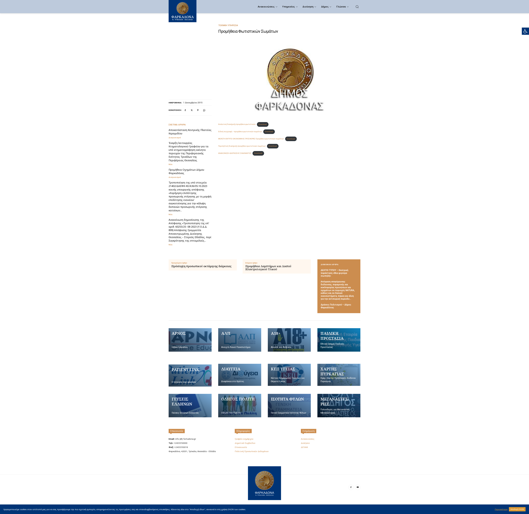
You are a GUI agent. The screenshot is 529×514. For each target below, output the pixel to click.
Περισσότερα (501, 509)
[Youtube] (357, 487)
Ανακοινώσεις (307, 438)
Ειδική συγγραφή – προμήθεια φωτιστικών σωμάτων (240, 132)
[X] (191, 110)
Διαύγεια (305, 443)
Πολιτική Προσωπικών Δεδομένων (252, 451)
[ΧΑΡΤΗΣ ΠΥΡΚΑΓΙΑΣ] (338, 375)
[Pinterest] (198, 110)
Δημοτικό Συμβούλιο (245, 443)
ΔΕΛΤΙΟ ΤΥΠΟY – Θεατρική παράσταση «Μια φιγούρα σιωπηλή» (334, 273)
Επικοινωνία (176, 430)
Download (263, 124)
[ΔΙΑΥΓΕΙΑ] (239, 375)
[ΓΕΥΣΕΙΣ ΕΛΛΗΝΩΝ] (190, 405)
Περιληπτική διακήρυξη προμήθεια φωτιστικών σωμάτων (242, 146)
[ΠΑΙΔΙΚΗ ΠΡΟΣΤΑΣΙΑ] (338, 340)
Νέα (170, 164)
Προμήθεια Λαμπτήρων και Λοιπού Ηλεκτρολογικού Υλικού (268, 268)
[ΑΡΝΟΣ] (190, 340)
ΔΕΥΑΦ (304, 447)
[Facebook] (185, 110)
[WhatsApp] (204, 110)
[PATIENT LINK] (190, 375)
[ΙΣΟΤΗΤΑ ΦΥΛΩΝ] (289, 405)
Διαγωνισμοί (175, 138)
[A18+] (289, 340)
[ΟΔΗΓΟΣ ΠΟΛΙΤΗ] (239, 405)
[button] (525, 31)
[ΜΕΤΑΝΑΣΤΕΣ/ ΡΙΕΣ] (338, 405)
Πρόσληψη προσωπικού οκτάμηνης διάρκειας (201, 266)
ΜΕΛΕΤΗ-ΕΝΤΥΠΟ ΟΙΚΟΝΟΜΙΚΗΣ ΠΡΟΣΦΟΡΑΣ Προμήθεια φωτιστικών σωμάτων (251, 139)
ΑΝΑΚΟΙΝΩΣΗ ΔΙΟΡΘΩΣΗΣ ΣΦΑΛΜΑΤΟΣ (234, 153)
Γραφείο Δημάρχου (244, 438)
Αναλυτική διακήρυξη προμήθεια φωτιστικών (237, 124)
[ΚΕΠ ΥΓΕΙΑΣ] (289, 375)
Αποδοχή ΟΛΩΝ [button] (517, 509)
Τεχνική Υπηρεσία (228, 25)
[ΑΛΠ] (239, 340)
